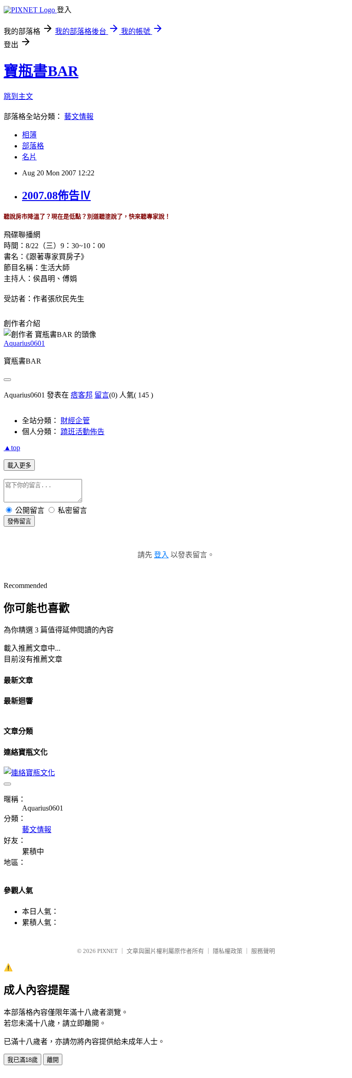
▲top (12, 448)
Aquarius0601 (24, 343)
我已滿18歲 (22, 1059)
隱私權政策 (227, 950)
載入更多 (19, 465)
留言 (101, 395)
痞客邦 (82, 395)
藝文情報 (79, 116)
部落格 (33, 146)
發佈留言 (19, 521)
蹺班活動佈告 (82, 432)
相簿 (29, 135)
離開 (53, 1059)
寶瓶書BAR (41, 71)
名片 (29, 157)
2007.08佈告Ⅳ (56, 195)
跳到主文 (18, 96)
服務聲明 (263, 950)
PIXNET (107, 950)
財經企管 (75, 421)
